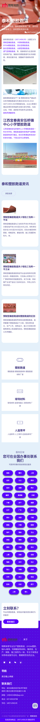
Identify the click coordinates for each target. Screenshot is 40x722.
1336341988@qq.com (15, 695)
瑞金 (20, 532)
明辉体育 (33, 716)
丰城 (32, 495)
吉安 (7, 480)
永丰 (20, 562)
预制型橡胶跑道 (9, 42)
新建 (32, 525)
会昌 (32, 554)
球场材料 (20, 399)
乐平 (7, 510)
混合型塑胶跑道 (23, 45)
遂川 (32, 540)
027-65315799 (12, 699)
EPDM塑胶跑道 (9, 45)
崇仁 (26, 592)
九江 (20, 480)
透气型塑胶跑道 (9, 51)
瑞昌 (7, 562)
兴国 (20, 525)
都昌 (7, 525)
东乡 (32, 562)
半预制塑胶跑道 (23, 42)
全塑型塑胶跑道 (23, 48)
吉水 (32, 547)
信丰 (7, 532)
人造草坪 (20, 430)
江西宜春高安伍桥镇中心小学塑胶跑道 (18, 122)
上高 (13, 592)
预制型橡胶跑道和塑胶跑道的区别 (19, 316)
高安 (32, 510)
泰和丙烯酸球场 (9, 113)
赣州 (20, 473)
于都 (7, 503)
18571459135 (32, 32)
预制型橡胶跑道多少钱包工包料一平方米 (19, 268)
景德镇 (20, 495)
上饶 (32, 473)
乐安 (20, 584)
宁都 (32, 517)
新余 (32, 480)
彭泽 (7, 584)
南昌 (7, 473)
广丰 (20, 510)
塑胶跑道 (20, 367)
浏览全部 (8, 193)
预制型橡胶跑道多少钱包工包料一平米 (19, 218)
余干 (20, 503)
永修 (32, 569)
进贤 (20, 517)
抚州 (7, 488)
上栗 (7, 554)
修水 (7, 517)
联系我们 (11, 622)
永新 (20, 554)
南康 (32, 503)
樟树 (20, 540)
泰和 (23, 5)
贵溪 (7, 540)
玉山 (32, 532)
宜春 (20, 488)
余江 (20, 577)
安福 (20, 569)
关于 (25, 639)
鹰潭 (7, 495)
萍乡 (32, 488)
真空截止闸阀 (7, 677)
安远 (32, 577)
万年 (7, 577)
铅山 (7, 569)
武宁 (32, 584)
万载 (20, 547)
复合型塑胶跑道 (9, 48)
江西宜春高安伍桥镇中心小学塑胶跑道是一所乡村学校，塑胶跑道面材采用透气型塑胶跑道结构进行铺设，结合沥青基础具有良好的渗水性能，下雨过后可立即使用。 (19, 133)
